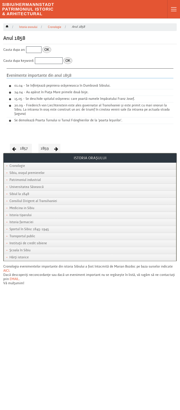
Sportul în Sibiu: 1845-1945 (29, 229)
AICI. (6, 271)
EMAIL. (15, 279)
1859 (45, 148)
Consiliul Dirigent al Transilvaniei (33, 201)
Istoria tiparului (20, 215)
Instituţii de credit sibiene (28, 243)
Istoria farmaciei (21, 222)
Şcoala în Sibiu (20, 250)
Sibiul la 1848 (19, 194)
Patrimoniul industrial (25, 180)
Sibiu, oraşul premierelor (27, 173)
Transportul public (22, 236)
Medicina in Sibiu (21, 208)
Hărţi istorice (19, 257)
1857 (24, 148)
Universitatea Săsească (26, 187)
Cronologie (17, 166)
